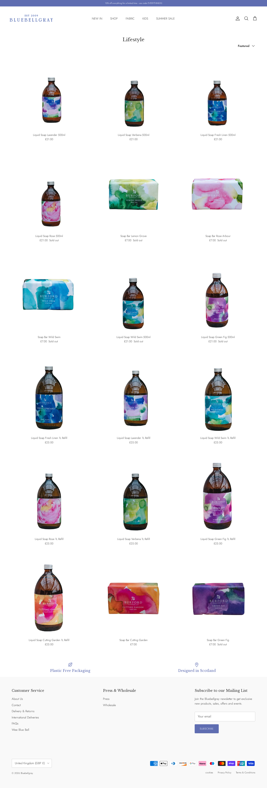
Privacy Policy (224, 772)
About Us (17, 699)
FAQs (15, 723)
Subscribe (207, 729)
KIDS (145, 18)
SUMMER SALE (165, 18)
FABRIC (130, 18)
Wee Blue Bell (20, 730)
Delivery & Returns (23, 711)
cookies (209, 772)
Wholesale (109, 705)
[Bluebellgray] (31, 18)
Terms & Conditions (245, 772)
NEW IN (97, 18)
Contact (16, 705)
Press (106, 699)
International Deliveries (25, 717)
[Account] (237, 18)
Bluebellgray (27, 773)
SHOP (114, 18)
